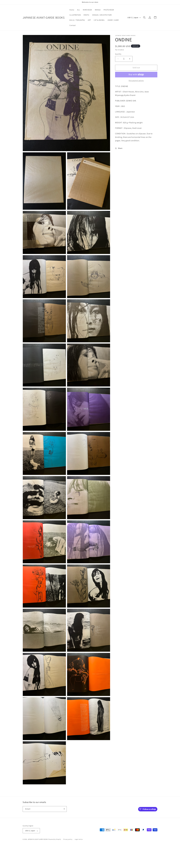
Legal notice (79, 839)
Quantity (118, 54)
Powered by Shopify (54, 839)
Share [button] (120, 148)
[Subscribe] (64, 809)
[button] (144, 17)
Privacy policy (67, 839)
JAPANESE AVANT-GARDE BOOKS (38, 839)
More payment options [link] (136, 80)
